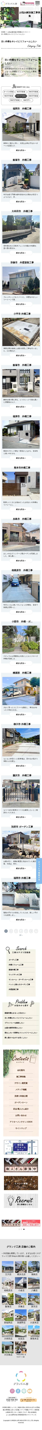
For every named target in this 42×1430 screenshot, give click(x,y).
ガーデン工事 (14, 960)
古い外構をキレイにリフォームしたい (13, 34)
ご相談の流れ (21, 1407)
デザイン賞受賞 (21, 1083)
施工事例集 (21, 1077)
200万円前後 (21, 96)
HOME (3, 32)
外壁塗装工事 (14, 989)
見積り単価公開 (21, 1096)
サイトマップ (21, 1128)
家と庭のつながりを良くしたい (16, 1038)
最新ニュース (11, 1407)
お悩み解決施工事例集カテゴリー (18, 32)
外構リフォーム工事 (16, 965)
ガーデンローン (21, 1102)
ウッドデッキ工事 (15, 975)
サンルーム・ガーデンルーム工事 (21, 979)
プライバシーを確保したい (14, 1023)
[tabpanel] (11, 1223)
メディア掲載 (21, 1090)
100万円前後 (33, 92)
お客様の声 (9, 1412)
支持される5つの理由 (32, 1407)
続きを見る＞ (21, 150)
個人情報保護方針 (20, 1415)
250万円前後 (33, 96)
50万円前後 (21, 92)
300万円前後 (15, 100)
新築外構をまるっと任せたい (15, 1013)
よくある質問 (10, 1415)
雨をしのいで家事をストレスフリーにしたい (21, 1033)
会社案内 (21, 1070)
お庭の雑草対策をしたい (14, 1028)
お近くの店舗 (15, 1410)
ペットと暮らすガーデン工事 (19, 984)
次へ (21, 935)
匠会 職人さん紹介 (21, 1109)
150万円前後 (8, 96)
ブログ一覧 (26, 1412)
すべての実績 (9, 92)
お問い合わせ (21, 1115)
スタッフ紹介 (17, 1412)
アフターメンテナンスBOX (21, 1122)
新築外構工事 (14, 970)
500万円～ (27, 100)
